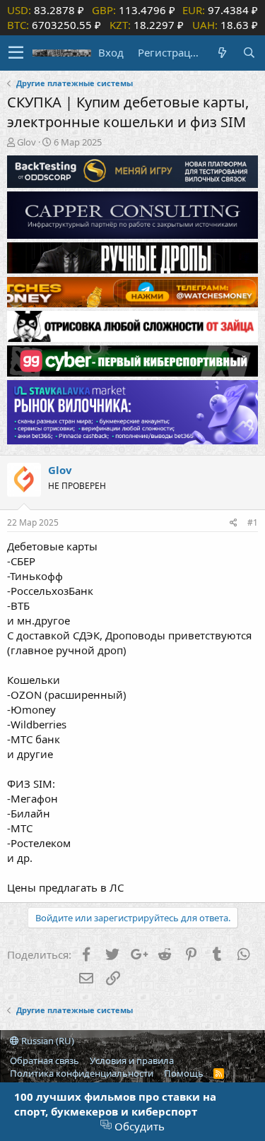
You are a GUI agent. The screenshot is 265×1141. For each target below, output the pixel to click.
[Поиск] (248, 53)
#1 (252, 522)
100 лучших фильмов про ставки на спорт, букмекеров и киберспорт (115, 1103)
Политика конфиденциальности (81, 1073)
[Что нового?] (221, 53)
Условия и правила (132, 1060)
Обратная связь (44, 1060)
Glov (26, 142)
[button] (16, 53)
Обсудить (138, 1126)
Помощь (184, 1073)
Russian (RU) (46, 1040)
